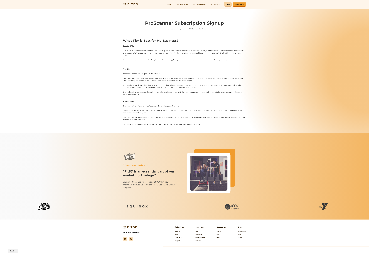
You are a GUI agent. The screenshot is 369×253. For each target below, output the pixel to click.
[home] (130, 4)
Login (228, 4)
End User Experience (199, 4)
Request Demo (239, 4)
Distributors (198, 234)
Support (177, 240)
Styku (218, 237)
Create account (200, 237)
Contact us (178, 237)
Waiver (240, 237)
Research (198, 240)
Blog (210, 4)
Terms (239, 234)
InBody (218, 231)
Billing (197, 231)
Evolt (217, 234)
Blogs (176, 234)
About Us (217, 4)
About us (177, 231)
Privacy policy (242, 231)
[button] (170, 4)
